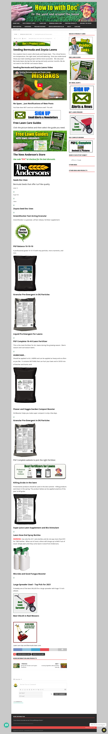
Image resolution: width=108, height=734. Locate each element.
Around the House (85, 23)
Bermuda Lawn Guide (90, 727)
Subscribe (77, 26)
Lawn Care (42, 23)
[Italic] (23, 690)
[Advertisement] (81, 200)
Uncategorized (48, 38)
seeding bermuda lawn (23, 654)
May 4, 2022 (18, 38)
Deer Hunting (17, 26)
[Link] (38, 690)
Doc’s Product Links (29, 23)
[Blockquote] (34, 690)
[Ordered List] (29, 690)
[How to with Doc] (54, 20)
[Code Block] (36, 690)
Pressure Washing (39, 26)
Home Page (16, 23)
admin (24, 38)
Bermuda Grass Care (55, 23)
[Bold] (20, 690)
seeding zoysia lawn (38, 654)
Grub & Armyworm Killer (56, 26)
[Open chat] (104, 730)
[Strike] (27, 690)
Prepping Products (71, 23)
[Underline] (25, 690)
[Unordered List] (32, 690)
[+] (42, 689)
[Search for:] (87, 29)
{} (40, 689)
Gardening (28, 26)
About (69, 26)
